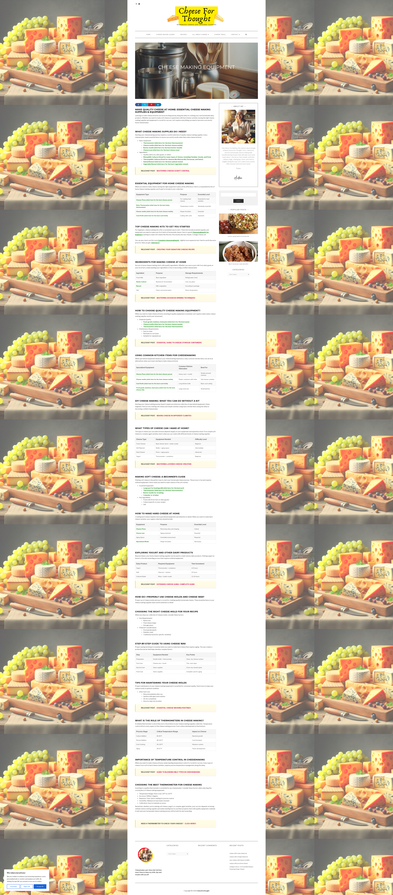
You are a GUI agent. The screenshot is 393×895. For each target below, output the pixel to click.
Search (238, 201)
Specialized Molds (142, 541)
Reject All (27, 886)
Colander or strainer (151, 495)
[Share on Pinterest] (151, 104)
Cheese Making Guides (165, 34)
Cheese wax (140, 533)
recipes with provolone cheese (239, 863)
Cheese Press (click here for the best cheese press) (154, 200)
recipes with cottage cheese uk (239, 857)
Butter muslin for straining (153, 493)
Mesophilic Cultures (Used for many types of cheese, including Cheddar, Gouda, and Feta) (177, 157)
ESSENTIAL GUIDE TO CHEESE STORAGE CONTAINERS (179, 343)
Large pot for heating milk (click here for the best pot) (163, 488)
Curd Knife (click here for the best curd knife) (152, 215)
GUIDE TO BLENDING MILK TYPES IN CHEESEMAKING (178, 772)
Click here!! (155, 243)
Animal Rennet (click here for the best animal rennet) (163, 162)
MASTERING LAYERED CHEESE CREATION (174, 464)
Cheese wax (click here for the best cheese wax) (161, 150)
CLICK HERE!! (190, 823)
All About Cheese (200, 34)
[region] (26, 880)
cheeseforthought (203, 891)
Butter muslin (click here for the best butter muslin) (162, 148)
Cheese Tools (220, 34)
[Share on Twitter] (145, 104)
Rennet (138, 286)
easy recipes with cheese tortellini (240, 860)
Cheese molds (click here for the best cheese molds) (162, 145)
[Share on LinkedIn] (158, 104)
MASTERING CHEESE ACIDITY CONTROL (173, 171)
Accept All (40, 886)
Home (148, 34)
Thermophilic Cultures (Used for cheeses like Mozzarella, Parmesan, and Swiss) (173, 159)
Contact (235, 34)
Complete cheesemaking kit (168, 240)
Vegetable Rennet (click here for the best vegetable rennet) (165, 164)
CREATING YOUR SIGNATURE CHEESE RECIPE (176, 249)
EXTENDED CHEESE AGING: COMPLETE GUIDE (176, 584)
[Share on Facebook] (138, 104)
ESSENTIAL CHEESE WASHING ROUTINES (174, 708)
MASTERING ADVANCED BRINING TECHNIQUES (176, 298)
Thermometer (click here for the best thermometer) (163, 143)
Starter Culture (141, 282)
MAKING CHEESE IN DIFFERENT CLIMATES (174, 416)
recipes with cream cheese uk (238, 853)
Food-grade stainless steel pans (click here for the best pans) (166, 322)
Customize (13, 886)
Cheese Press (141, 529)
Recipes (183, 34)
